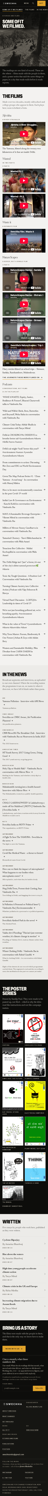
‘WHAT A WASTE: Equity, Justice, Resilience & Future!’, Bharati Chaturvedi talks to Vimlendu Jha (21, 400)
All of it (6, 1430)
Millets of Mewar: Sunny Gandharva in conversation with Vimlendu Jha (20, 530)
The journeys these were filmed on (21, 377)
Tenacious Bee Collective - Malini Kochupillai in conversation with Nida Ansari (19, 552)
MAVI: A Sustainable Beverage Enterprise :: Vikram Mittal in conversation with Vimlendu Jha (21, 517)
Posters (6, 1449)
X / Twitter (11, 1478)
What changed (8, 1416)
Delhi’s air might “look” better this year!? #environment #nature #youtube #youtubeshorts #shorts (20, 452)
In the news (42, 10)
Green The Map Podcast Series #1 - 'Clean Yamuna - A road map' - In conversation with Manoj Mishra (21, 480)
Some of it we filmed (12, 10)
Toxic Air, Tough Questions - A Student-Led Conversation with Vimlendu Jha (21, 578)
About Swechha (9, 1411)
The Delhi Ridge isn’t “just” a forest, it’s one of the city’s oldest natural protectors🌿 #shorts (21, 565)
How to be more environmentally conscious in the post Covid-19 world (22, 492)
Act (41, 3)
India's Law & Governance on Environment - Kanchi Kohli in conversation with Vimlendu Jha (21, 504)
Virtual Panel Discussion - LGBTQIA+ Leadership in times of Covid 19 (19, 602)
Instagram (11, 1473)
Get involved (8, 1421)
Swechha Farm (32, 1430)
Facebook (33, 1473)
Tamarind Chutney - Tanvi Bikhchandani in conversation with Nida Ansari (22, 540)
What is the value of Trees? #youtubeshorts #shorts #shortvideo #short (21, 626)
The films (29, 10)
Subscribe (39, 1388)
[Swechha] (9, 3)
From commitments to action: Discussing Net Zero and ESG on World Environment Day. (21, 466)
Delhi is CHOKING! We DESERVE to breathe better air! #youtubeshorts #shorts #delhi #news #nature (21, 438)
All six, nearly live (34, 1406)
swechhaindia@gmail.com (13, 1454)
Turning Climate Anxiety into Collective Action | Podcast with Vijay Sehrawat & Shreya (20, 590)
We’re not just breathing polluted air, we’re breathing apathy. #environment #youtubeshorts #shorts (21, 614)
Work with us (12, 1349)
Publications (8, 1444)
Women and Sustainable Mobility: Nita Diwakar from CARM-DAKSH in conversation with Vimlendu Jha (20, 651)
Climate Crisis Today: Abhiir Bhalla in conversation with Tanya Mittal (19, 426)
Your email (7, 1384)
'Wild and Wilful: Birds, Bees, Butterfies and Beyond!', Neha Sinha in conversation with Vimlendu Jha (21, 414)
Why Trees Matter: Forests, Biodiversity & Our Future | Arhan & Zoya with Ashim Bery (21, 638)
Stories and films (10, 1438)
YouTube (33, 1478)
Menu (26, 3)
